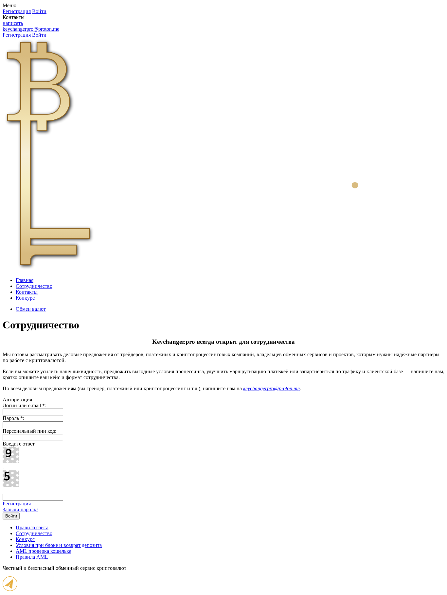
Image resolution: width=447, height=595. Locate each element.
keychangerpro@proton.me (31, 29)
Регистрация (17, 503)
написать (13, 23)
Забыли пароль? (20, 509)
